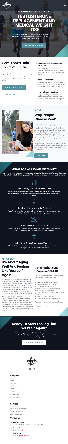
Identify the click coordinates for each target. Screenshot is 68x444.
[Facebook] (30, 368)
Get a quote (17, 428)
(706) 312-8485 (18, 430)
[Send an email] (11, 434)
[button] (64, 5)
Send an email (17, 433)
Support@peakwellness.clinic (22, 436)
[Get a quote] (11, 429)
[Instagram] (33, 368)
